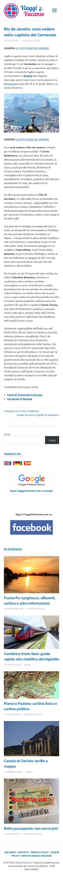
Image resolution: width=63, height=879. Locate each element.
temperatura (11, 83)
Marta (29, 771)
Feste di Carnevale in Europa (24, 394)
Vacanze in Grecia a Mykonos (22, 410)
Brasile (28, 75)
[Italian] (23, 462)
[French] (12, 462)
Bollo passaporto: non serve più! (31, 828)
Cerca (7, 434)
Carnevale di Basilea (19, 398)
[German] (17, 462)
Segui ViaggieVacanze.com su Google (31, 490)
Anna (27, 664)
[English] (6, 462)
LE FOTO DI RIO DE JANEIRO (32, 48)
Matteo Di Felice (31, 40)
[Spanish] (28, 462)
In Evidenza (13, 549)
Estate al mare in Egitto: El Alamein (37, 414)
